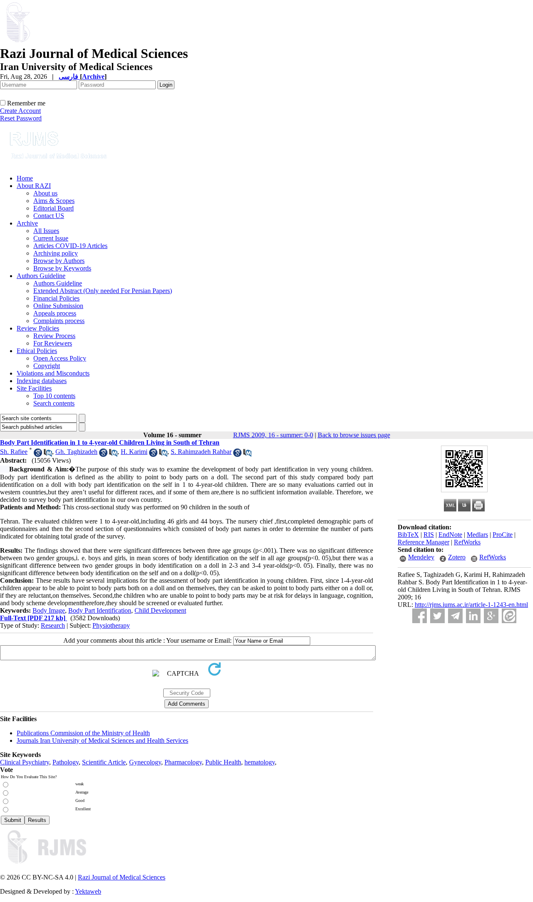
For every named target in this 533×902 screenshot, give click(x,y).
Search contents (54, 403)
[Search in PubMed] (48, 454)
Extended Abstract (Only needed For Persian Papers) (102, 290)
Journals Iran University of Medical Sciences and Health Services (102, 740)
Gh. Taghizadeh (76, 451)
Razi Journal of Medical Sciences (121, 877)
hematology (259, 762)
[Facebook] (419, 616)
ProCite (503, 534)
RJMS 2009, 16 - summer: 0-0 (273, 434)
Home (25, 178)
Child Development (160, 610)
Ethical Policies (37, 350)
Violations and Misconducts (53, 373)
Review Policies (38, 328)
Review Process (54, 335)
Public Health (223, 762)
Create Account (20, 110)
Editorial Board (53, 208)
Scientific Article (104, 762)
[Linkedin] (473, 616)
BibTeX (408, 534)
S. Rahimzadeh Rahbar (201, 451)
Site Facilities (34, 388)
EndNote (450, 534)
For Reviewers (52, 343)
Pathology (65, 762)
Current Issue (50, 238)
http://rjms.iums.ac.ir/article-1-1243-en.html (471, 604)
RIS (428, 534)
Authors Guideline (41, 275)
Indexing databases (42, 380)
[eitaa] (509, 616)
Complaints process (59, 320)
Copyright (46, 365)
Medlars (477, 534)
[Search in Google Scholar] (38, 454)
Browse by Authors (59, 260)
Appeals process (54, 313)
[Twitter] (437, 616)
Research (53, 625)
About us (45, 193)
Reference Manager (423, 542)
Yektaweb (88, 891)
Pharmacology (183, 762)
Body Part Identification (99, 610)
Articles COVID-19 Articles (70, 245)
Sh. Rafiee (13, 451)
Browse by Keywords (62, 268)
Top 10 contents (54, 395)
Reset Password (21, 118)
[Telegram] (455, 616)
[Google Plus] (491, 616)
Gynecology (145, 762)
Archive (27, 223)
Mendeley (421, 557)
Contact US (48, 215)
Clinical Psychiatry (24, 762)
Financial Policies (56, 298)
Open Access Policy (59, 358)
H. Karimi (134, 451)
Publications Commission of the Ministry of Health (83, 733)
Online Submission (58, 305)
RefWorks (467, 542)
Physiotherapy (111, 625)
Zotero (457, 557)
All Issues (46, 230)
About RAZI (34, 185)
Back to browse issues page (354, 434)
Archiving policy (55, 253)
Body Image (48, 610)
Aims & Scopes (54, 200)
